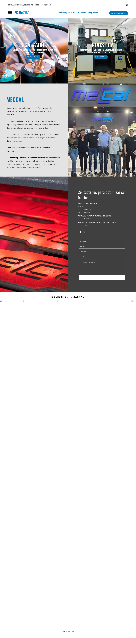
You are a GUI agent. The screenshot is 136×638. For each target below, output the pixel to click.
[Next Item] (130, 463)
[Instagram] (127, 5)
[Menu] (10, 12)
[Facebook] (124, 5)
